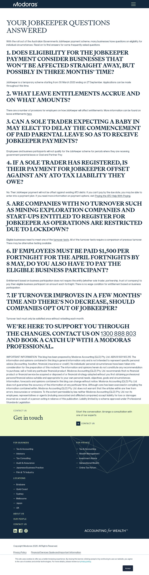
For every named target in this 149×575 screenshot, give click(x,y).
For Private (83, 443)
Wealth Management (89, 453)
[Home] (25, 4)
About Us (18, 514)
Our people (19, 519)
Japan (19, 503)
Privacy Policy (19, 552)
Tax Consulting (23, 458)
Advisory (20, 453)
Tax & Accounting (24, 449)
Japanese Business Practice (30, 467)
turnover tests (61, 239)
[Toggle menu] (133, 4)
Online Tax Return (87, 467)
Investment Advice (88, 458)
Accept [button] (128, 568)
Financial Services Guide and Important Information (56, 552)
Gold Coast (22, 489)
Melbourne (21, 498)
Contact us (20, 524)
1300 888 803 (118, 333)
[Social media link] (15, 531)
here (29, 113)
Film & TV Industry (25, 472)
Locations (19, 478)
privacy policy (85, 561)
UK (17, 507)
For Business (21, 443)
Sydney (19, 493)
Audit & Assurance (25, 463)
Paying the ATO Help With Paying (112, 195)
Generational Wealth (89, 463)
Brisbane (20, 484)
